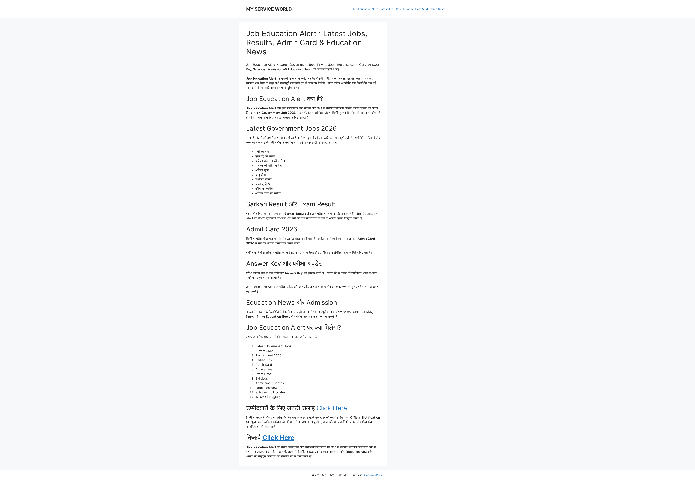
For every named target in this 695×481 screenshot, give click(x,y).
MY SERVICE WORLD (269, 9)
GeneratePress (374, 475)
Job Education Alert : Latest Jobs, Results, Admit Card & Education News (399, 9)
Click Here (332, 408)
